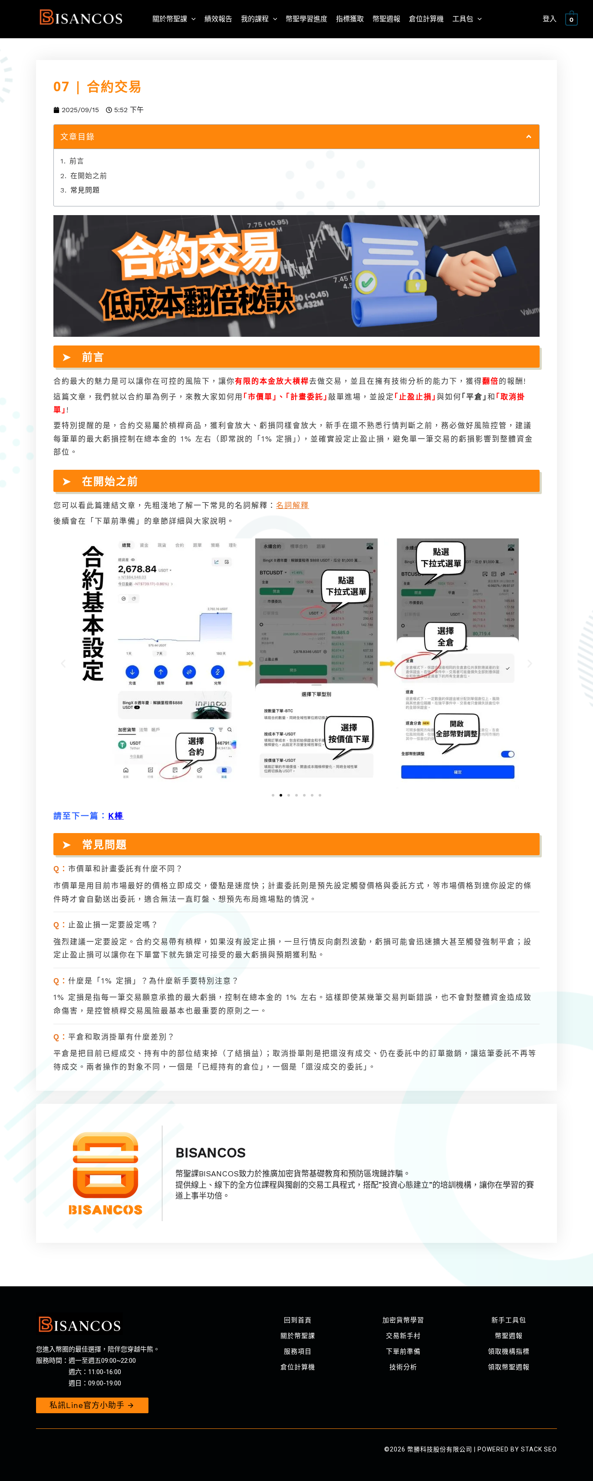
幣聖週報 (509, 1336)
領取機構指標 (509, 1351)
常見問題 (85, 190)
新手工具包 (508, 1320)
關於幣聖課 (297, 1336)
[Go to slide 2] (281, 795)
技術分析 (403, 1367)
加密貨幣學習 (403, 1320)
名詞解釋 (292, 505)
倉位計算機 (297, 1367)
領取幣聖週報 (509, 1367)
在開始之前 (88, 176)
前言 (76, 161)
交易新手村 (403, 1336)
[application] (191, 19)
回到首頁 (298, 1320)
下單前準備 (403, 1351)
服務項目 (298, 1351)
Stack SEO (539, 1449)
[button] (529, 136)
